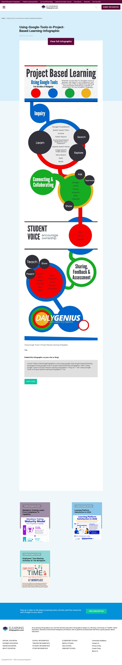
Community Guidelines (99, 641)
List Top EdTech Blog (46, 1)
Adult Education (9, 648)
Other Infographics (40, 648)
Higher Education (9, 646)
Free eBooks (77, 1)
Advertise (87, 1)
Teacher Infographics (41, 643)
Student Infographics (41, 646)
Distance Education (10, 643)
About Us (95, 651)
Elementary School (70, 641)
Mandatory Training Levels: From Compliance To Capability (34, 512)
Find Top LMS (97, 1)
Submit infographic (111, 7)
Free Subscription (96, 611)
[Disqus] (61, 413)
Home (3, 18)
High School (67, 646)
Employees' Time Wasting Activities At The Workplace (34, 560)
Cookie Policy (96, 648)
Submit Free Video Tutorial (63, 1)
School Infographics (40, 641)
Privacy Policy (96, 646)
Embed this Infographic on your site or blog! (41, 357)
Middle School (68, 643)
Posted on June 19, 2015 (26, 35)
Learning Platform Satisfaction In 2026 (83, 511)
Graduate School (69, 648)
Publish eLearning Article (30, 1)
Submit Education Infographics (11, 1)
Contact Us (95, 643)
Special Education (10, 641)
